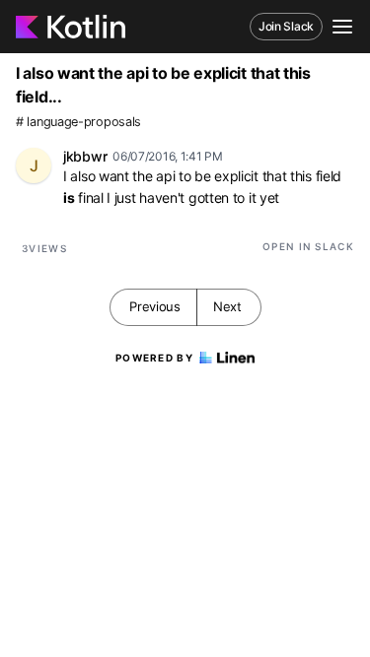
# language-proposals (78, 121)
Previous (155, 306)
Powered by (154, 357)
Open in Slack (308, 246)
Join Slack (286, 26)
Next (227, 306)
